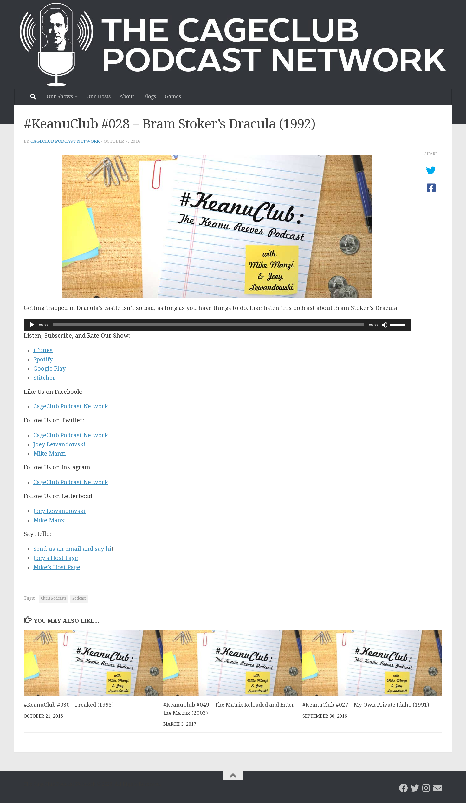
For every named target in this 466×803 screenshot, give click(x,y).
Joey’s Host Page (55, 558)
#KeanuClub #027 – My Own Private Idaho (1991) (365, 704)
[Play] (32, 325)
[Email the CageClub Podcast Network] (437, 788)
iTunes (43, 350)
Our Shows (60, 97)
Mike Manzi (49, 453)
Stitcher (44, 377)
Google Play (49, 368)
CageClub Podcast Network (65, 141)
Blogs (149, 97)
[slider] (398, 324)
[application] (217, 325)
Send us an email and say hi (72, 548)
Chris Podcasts (53, 598)
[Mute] (384, 325)
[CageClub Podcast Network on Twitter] (415, 788)
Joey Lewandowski (59, 444)
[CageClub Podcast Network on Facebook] (403, 788)
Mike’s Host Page (56, 567)
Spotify (43, 359)
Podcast (79, 598)
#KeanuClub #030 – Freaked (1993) (69, 704)
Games (173, 97)
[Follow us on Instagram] (426, 788)
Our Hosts (99, 97)
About (127, 97)
